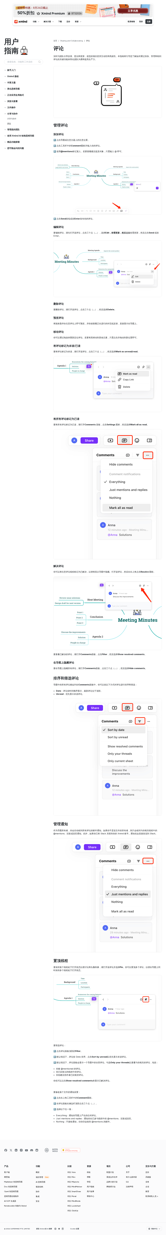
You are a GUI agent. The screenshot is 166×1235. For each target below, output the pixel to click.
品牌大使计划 (111, 1182)
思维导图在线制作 (11, 1196)
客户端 (7, 1172)
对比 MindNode (73, 1201)
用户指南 (90, 1187)
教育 (147, 1191)
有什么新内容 (131, 1177)
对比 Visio (71, 1172)
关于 (128, 1172)
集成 (37, 1196)
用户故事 (90, 1191)
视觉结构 (39, 1187)
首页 (55, 41)
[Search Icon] (23, 61)
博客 (89, 1177)
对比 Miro (71, 1177)
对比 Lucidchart (74, 1206)
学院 (89, 1182)
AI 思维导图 (40, 1182)
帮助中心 (90, 1196)
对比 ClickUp (72, 1211)
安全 (37, 1201)
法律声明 (129, 1187)
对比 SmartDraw (74, 1191)
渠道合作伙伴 (111, 1177)
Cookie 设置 (74, 1229)
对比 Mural (71, 1196)
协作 (37, 1191)
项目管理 (39, 1177)
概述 (37, 1172)
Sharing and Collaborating (71, 41)
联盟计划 (110, 1172)
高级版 (148, 1177)
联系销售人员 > (152, 1196)
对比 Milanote (73, 1182)
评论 (9, 123)
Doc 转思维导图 (10, 1187)
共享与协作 (11, 119)
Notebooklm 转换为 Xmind (15, 1206)
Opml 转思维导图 (11, 1191)
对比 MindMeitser (74, 1187)
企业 (147, 1187)
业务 (147, 1182)
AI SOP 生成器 (10, 1201)
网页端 (7, 1177)
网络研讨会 (111, 1187)
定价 (147, 1172)
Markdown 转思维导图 (13, 1182)
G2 (127, 1182)
